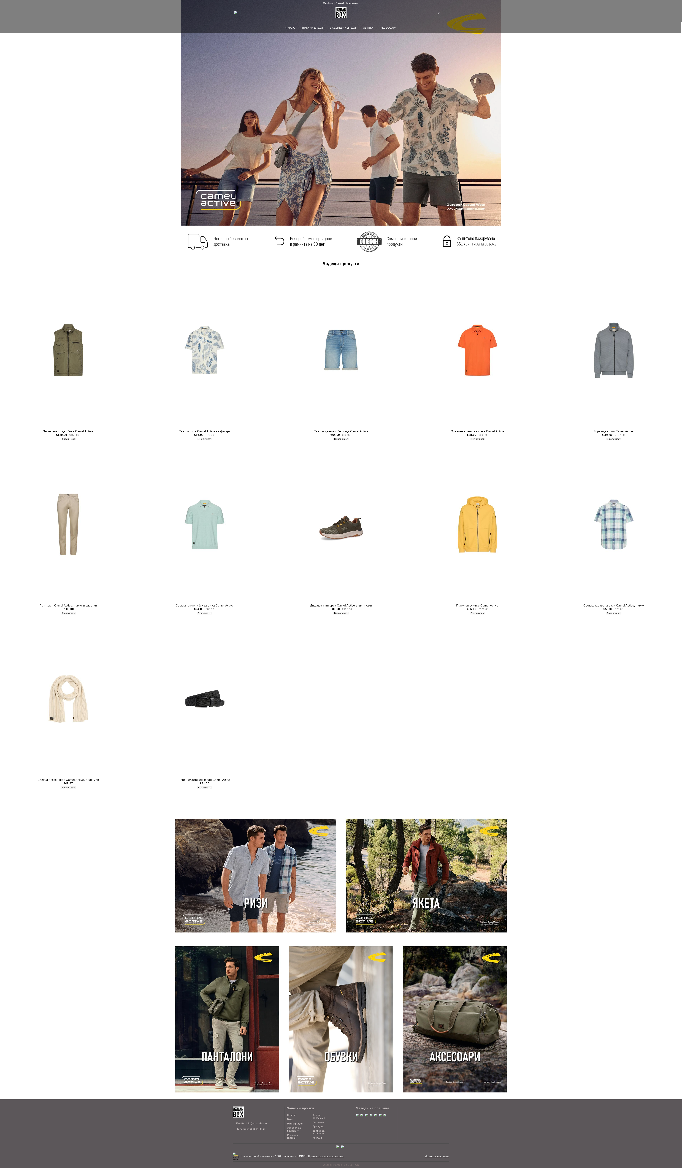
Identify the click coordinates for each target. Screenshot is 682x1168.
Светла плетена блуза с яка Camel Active (205, 605)
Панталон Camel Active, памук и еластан (68, 605)
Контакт (317, 1137)
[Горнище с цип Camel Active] (614, 350)
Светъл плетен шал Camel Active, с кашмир (68, 779)
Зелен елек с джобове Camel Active (68, 431)
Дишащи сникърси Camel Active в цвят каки (341, 605)
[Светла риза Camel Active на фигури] (204, 350)
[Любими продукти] (436, 12)
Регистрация (295, 1123)
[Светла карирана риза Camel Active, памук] (614, 524)
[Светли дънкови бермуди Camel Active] (341, 350)
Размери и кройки (293, 1136)
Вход (290, 1119)
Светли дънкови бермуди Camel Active (341, 431)
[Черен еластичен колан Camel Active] (204, 699)
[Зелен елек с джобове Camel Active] (68, 350)
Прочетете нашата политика (326, 1156)
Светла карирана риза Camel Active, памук (613, 605)
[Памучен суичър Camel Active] (477, 524)
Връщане (318, 1126)
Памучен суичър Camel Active (477, 605)
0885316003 (257, 1128)
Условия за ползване (294, 1129)
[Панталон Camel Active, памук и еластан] (68, 524)
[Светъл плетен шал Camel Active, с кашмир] (68, 699)
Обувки (368, 27)
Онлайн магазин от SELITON (341, 1164)
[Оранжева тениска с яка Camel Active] (477, 350)
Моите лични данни (437, 1156)
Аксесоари (389, 27)
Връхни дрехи (312, 27)
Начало (290, 27)
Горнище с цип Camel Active (614, 431)
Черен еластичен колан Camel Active (204, 779)
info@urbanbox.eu (257, 1123)
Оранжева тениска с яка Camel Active (477, 431)
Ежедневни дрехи (343, 27)
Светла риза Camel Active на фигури (205, 431)
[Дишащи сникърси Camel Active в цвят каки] (341, 524)
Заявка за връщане (319, 1132)
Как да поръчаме (319, 1116)
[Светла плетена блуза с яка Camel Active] (204, 524)
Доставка (318, 1122)
